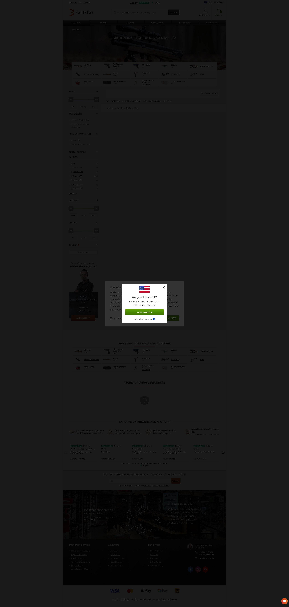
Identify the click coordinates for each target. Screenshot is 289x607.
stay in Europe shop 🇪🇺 (144, 319)
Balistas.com (150, 305)
